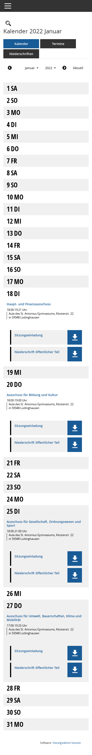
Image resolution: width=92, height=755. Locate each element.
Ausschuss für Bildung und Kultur (32, 395)
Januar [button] (30, 68)
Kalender (21, 44)
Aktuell (78, 68)
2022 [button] (49, 68)
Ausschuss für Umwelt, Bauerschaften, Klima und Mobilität (44, 618)
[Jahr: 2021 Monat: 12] (9, 68)
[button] (74, 337)
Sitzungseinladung (29, 335)
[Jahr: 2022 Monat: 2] (64, 68)
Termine (58, 44)
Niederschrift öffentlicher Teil (37, 352)
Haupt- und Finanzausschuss (29, 304)
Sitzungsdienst (66, 743)
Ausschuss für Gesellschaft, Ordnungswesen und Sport (44, 524)
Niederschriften (21, 54)
